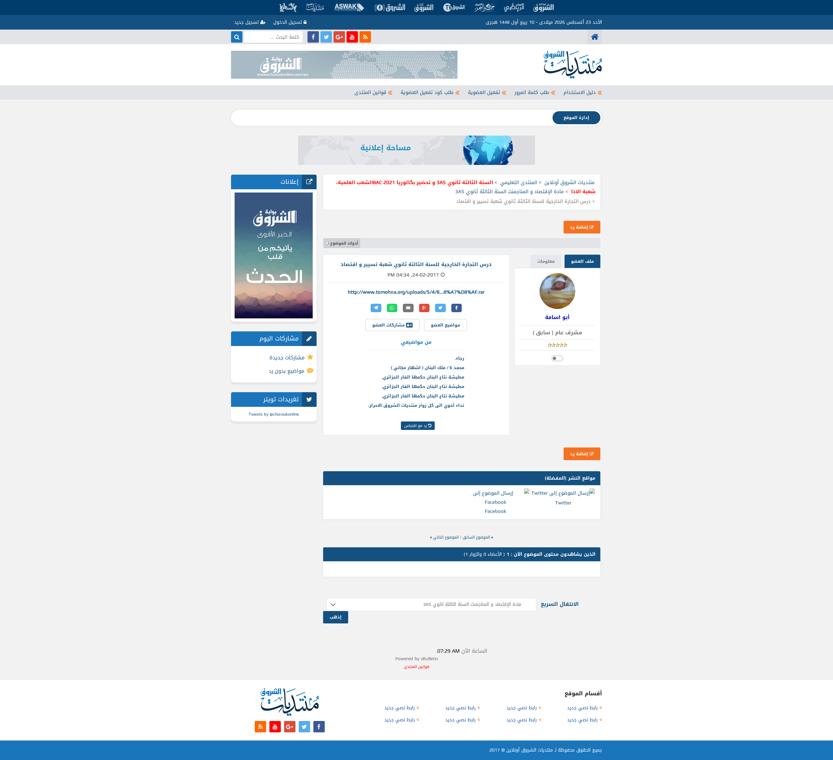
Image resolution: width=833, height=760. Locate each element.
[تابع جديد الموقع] (365, 37)
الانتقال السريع (560, 604)
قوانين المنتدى (370, 92)
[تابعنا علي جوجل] (339, 37)
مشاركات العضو (389, 325)
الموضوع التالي (446, 537)
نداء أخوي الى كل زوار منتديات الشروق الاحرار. (416, 405)
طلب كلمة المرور (531, 92)
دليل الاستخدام (580, 92)
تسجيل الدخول (288, 22)
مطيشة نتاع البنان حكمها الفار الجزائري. (423, 377)
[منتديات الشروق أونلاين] (594, 37)
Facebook (495, 511)
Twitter (563, 502)
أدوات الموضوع (344, 243)
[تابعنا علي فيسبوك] (313, 37)
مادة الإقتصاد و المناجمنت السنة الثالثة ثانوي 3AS (509, 191)
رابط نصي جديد (582, 707)
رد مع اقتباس (416, 425)
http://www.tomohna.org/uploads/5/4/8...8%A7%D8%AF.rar (416, 292)
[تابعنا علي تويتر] (326, 37)
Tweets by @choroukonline (274, 414)
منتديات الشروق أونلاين (569, 182)
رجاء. (459, 358)
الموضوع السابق (476, 537)
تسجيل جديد (247, 22)
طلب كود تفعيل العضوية (427, 92)
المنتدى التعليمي (518, 182)
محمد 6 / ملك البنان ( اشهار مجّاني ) (427, 368)
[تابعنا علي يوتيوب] (352, 37)
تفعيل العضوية (484, 92)
